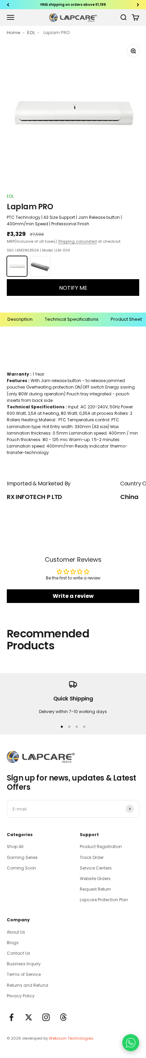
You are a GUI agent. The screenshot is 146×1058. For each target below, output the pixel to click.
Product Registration (101, 846)
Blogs (13, 943)
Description (20, 319)
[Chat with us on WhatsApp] (130, 1042)
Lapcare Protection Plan (104, 900)
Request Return (95, 889)
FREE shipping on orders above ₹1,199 (73, 4)
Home (13, 32)
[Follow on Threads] (63, 1017)
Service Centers (96, 868)
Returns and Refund (27, 985)
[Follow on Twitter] (28, 1017)
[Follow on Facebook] (11, 1017)
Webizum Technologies (71, 1038)
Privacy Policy (21, 996)
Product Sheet (126, 319)
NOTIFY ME (73, 288)
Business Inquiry (24, 964)
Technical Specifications (71, 319)
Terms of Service (24, 974)
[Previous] (8, 4)
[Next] (138, 4)
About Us (16, 932)
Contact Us (18, 953)
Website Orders (95, 878)
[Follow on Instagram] (46, 1017)
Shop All (15, 846)
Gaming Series (22, 857)
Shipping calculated (77, 241)
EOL (31, 32)
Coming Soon (21, 868)
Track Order (92, 857)
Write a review (73, 596)
